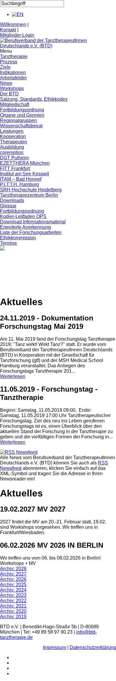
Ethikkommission (18, 237)
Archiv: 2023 (13, 595)
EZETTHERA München (25, 163)
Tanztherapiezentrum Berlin (29, 195)
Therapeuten (13, 141)
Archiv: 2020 (13, 611)
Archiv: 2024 (13, 589)
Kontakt (8, 29)
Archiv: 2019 (13, 616)
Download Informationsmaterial (33, 221)
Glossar (8, 205)
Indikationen (13, 72)
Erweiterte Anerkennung (25, 227)
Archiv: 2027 (13, 573)
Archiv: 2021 (13, 605)
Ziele (5, 67)
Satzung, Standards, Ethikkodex (34, 99)
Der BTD (9, 93)
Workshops (12, 88)
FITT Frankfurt (15, 168)
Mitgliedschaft (14, 104)
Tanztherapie (13, 56)
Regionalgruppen (18, 120)
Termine (8, 243)
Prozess (8, 61)
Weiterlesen (12, 376)
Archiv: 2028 (13, 568)
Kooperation (13, 136)
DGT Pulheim (14, 157)
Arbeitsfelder (13, 77)
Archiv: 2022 (13, 600)
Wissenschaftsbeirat (21, 125)
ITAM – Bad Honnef (20, 179)
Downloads (12, 200)
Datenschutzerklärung (93, 647)
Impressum (54, 647)
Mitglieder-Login (17, 35)
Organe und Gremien (22, 115)
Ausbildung (12, 147)
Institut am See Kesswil (24, 173)
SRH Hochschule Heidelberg (31, 189)
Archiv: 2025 (13, 584)
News (6, 83)
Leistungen (11, 131)
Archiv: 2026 (13, 579)
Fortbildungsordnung (22, 109)
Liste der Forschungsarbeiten (31, 232)
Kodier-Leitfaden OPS (23, 216)
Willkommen (13, 24)
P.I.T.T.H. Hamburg (19, 184)
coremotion (11, 152)
